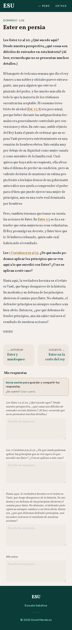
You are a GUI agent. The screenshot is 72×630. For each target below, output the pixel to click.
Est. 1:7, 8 (34, 109)
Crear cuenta (27, 391)
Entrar (61, 6)
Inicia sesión (14, 382)
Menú (46, 6)
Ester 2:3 (44, 219)
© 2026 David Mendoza (36, 620)
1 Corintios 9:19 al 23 (23, 253)
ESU (8, 6)
